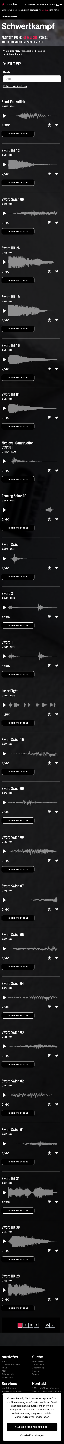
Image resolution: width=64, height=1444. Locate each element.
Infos (51, 10)
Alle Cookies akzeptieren (32, 1427)
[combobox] (32, 78)
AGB (4, 1371)
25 (47, 1325)
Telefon (36, 1371)
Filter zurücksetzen (15, 86)
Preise (56, 10)
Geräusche (27, 50)
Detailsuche (13, 10)
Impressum (7, 1377)
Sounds (45, 10)
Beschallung (24, 10)
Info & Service (9, 1388)
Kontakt (6, 1361)
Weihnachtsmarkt (9, 16)
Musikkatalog (38, 1361)
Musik (4, 10)
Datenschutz (8, 1374)
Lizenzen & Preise (11, 1364)
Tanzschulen (35, 10)
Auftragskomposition (12, 1391)
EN (61, 4)
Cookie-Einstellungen (32, 1435)
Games (41, 50)
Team (4, 1367)
